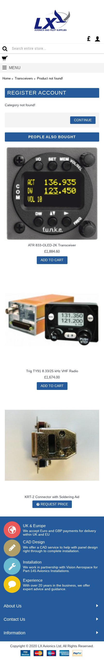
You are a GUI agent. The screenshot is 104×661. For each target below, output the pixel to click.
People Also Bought (52, 137)
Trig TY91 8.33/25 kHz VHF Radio (52, 371)
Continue (83, 120)
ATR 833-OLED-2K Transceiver (52, 245)
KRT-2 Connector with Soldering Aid (52, 497)
